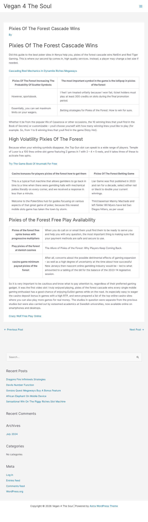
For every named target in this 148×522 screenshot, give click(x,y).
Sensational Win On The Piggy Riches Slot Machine (36, 401)
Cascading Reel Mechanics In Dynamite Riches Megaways (43, 70)
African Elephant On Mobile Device (26, 396)
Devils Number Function (20, 384)
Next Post (137, 329)
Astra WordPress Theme (104, 506)
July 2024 (12, 434)
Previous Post (13, 329)
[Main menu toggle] (141, 6)
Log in (9, 474)
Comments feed (15, 486)
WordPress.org (14, 491)
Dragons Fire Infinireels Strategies (25, 379)
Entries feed (13, 480)
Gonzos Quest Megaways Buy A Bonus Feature (33, 390)
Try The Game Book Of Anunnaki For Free (33, 163)
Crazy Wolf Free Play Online (25, 316)
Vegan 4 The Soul (28, 6)
